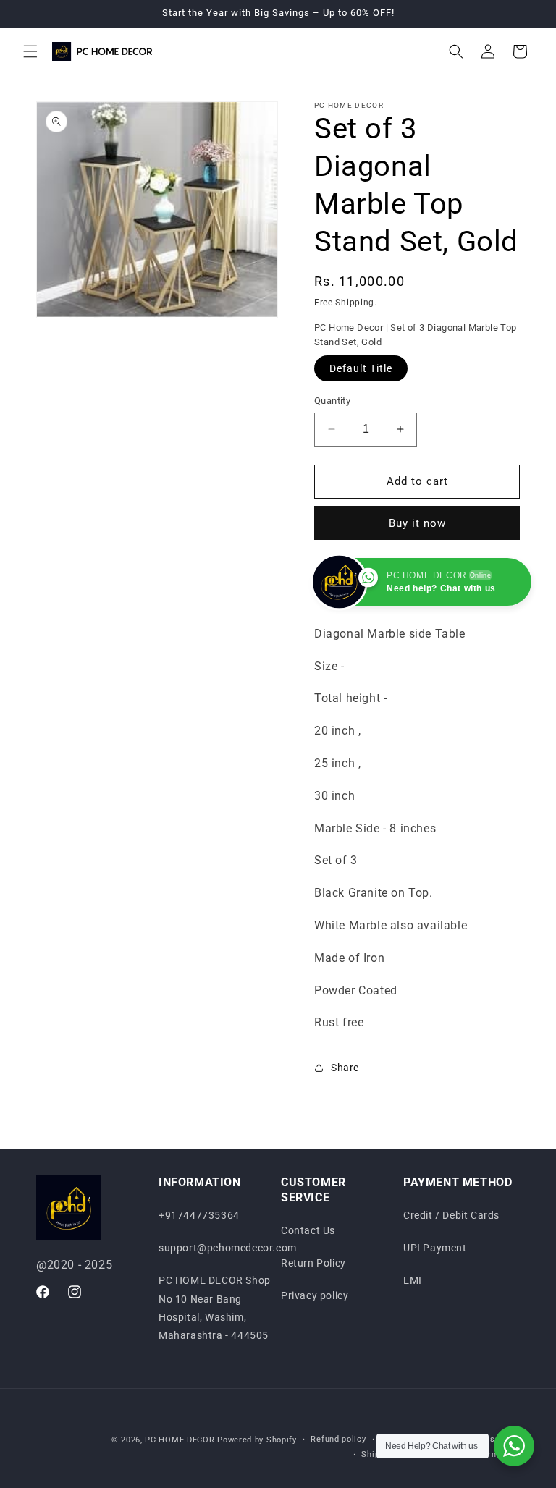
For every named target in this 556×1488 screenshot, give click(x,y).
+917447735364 (199, 1215)
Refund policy (338, 1439)
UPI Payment (435, 1248)
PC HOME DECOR (179, 1440)
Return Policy (313, 1263)
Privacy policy (314, 1295)
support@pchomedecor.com (228, 1248)
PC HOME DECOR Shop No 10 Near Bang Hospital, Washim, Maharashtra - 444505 (215, 1307)
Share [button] (345, 1067)
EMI (412, 1280)
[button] (30, 51)
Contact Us (308, 1230)
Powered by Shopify (257, 1440)
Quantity (332, 400)
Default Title (360, 368)
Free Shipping (344, 302)
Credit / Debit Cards (451, 1215)
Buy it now (417, 523)
